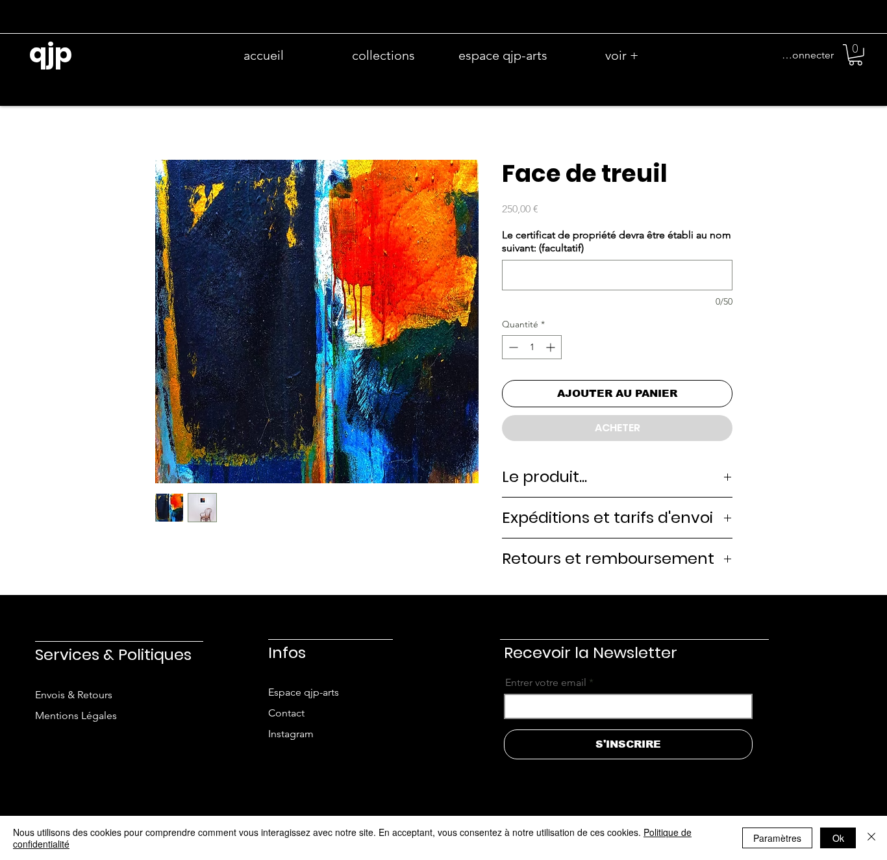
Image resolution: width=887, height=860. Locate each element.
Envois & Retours (73, 695)
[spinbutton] (531, 347)
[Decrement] (512, 347)
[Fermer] (871, 838)
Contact (286, 713)
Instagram (291, 733)
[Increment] (551, 347)
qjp (50, 53)
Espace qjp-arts (303, 692)
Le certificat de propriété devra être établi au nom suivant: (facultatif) (616, 241)
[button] (855, 55)
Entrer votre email (545, 682)
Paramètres (777, 837)
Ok (838, 837)
